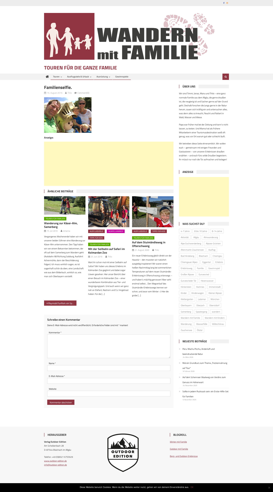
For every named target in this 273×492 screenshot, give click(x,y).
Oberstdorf (214, 305)
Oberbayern (186, 305)
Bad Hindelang (187, 256)
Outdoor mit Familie (179, 448)
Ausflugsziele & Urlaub (78, 76)
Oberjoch (200, 305)
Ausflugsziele (96, 231)
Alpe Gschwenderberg (191, 243)
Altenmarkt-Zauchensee (192, 249)
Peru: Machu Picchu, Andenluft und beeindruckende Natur (198, 351)
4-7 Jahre (185, 231)
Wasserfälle (201, 324)
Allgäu (196, 237)
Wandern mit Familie (190, 317)
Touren (56, 76)
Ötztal (199, 330)
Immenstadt (215, 286)
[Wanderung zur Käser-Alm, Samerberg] (64, 205)
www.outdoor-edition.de (55, 460)
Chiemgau (217, 256)
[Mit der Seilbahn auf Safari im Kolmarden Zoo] (109, 211)
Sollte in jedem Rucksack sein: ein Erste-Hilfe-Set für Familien (205, 394)
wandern (216, 311)
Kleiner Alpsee (215, 293)
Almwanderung (211, 237)
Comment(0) (83, 92)
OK (192, 487)
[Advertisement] (108, 164)
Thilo (69, 92)
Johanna (66, 230)
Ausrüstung (102, 76)
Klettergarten (187, 299)
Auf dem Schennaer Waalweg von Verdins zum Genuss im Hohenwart (204, 379)
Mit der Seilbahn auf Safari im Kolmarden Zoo (106, 251)
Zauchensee (186, 330)
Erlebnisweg (186, 268)
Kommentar (55, 332)
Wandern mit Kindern (215, 317)
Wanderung (186, 324)
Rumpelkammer (115, 231)
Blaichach (203, 256)
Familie (200, 268)
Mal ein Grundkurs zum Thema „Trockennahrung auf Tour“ (204, 365)
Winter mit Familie (178, 441)
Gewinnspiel (214, 268)
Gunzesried (204, 274)
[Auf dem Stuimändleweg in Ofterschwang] (152, 211)
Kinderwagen (197, 293)
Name (52, 363)
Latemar (202, 299)
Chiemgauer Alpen (189, 262)
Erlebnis (219, 262)
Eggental (206, 262)
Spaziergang (201, 311)
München (215, 299)
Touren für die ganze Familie (80, 67)
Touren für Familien (55, 218)
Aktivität (185, 237)
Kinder (184, 293)
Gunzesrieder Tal (188, 280)
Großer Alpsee (187, 274)
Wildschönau (218, 324)
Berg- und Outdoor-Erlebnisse (184, 456)
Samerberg (186, 311)
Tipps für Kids (96, 237)
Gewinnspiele (121, 76)
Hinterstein (186, 286)
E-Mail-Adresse (57, 376)
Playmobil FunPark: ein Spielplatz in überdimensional (62, 303)
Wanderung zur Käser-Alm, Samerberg (61, 225)
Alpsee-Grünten (213, 243)
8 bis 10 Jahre (200, 231)
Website (52, 388)
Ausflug (211, 249)
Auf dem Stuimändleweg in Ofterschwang (148, 244)
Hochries (200, 286)
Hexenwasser (207, 280)
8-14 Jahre (217, 231)
